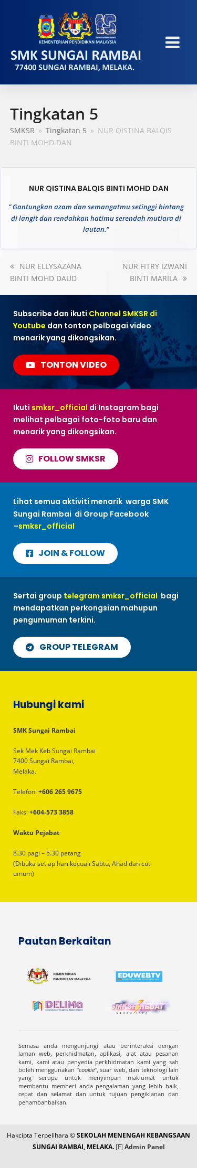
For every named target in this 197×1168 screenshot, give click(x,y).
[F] (119, 1146)
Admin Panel (145, 1146)
